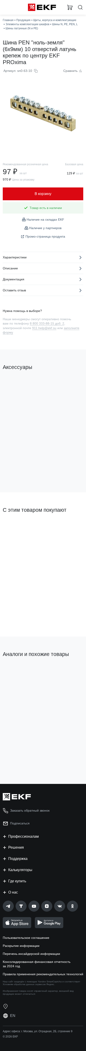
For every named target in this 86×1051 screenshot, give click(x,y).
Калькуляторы (20, 870)
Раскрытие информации (21, 946)
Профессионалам (23, 836)
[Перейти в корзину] (70, 7)
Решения (16, 847)
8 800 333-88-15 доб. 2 (47, 323)
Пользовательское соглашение (26, 938)
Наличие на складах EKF (45, 219)
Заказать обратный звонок (30, 810)
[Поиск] (80, 7)
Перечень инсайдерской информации (31, 954)
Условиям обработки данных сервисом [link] (24, 984)
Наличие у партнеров (45, 228)
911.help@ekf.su (44, 328)
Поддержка (18, 859)
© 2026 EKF (10, 1036)
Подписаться (21, 614)
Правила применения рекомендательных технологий (43, 974)
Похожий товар (16, 669)
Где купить (17, 881)
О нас (13, 892)
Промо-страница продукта (45, 236)
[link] (8, 906)
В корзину (20, 470)
